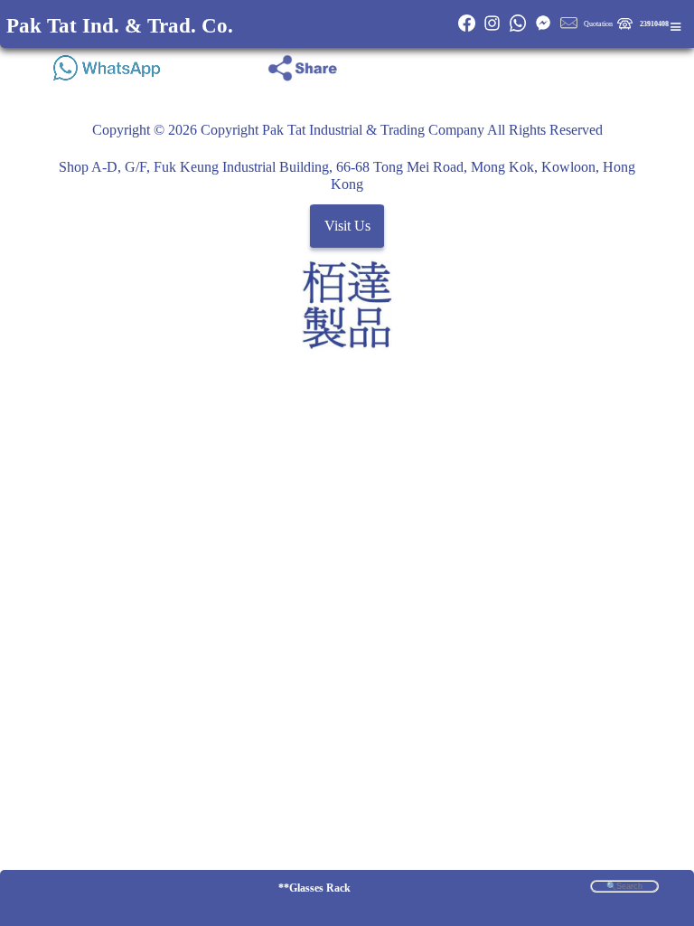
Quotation (598, 24)
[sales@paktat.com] (568, 29)
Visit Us (347, 226)
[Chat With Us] (543, 29)
